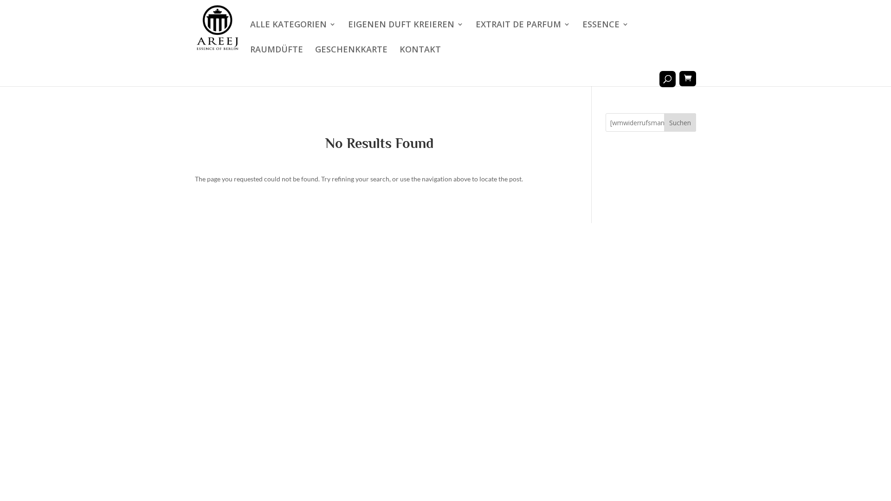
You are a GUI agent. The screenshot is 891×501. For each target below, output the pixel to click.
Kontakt (420, 50)
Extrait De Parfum (518, 25)
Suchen (680, 122)
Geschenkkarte (351, 50)
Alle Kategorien (288, 25)
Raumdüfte (276, 50)
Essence (601, 25)
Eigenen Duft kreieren (401, 25)
